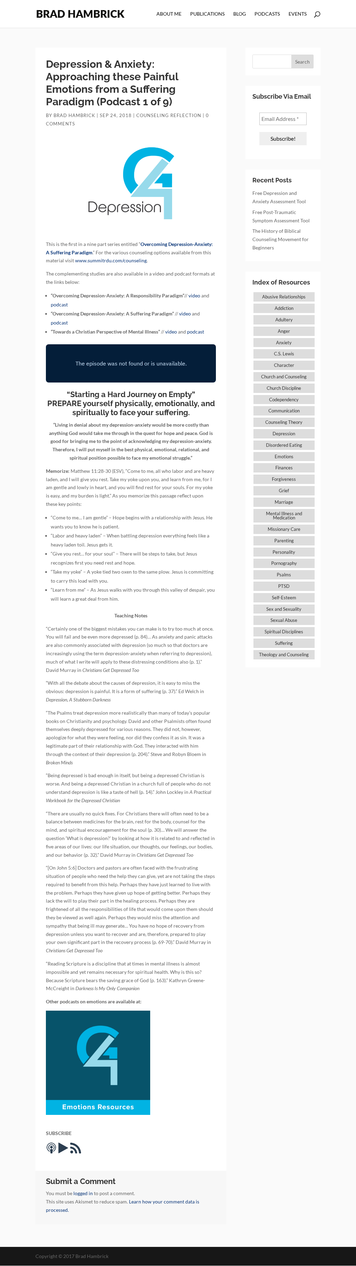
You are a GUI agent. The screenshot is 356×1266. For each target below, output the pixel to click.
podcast (59, 304)
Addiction (284, 308)
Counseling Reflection (168, 115)
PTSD (284, 586)
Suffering (284, 643)
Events (298, 14)
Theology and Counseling (284, 654)
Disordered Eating (284, 445)
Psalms (284, 574)
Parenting (284, 540)
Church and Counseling (284, 376)
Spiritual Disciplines (284, 631)
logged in (83, 1193)
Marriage (284, 502)
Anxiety (284, 342)
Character (284, 365)
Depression (284, 433)
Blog (239, 14)
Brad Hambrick (74, 115)
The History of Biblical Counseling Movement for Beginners (280, 239)
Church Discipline (284, 388)
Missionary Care (284, 529)
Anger (284, 331)
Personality (284, 552)
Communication (284, 410)
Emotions (284, 456)
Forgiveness (284, 479)
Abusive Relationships (284, 296)
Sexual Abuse (283, 620)
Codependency (284, 399)
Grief (284, 490)
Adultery (284, 319)
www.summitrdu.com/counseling (111, 260)
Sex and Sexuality (283, 609)
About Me (168, 14)
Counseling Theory (283, 422)
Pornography (284, 563)
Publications (207, 14)
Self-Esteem (284, 597)
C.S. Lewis (284, 353)
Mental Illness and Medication (284, 516)
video (194, 295)
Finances (284, 467)
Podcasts (267, 14)
